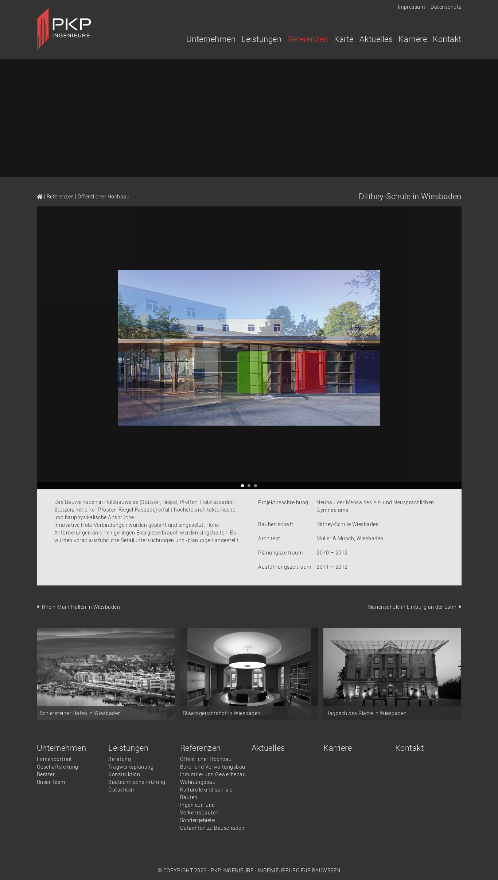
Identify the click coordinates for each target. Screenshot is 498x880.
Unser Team (51, 781)
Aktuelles (376, 38)
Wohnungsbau (198, 781)
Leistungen (128, 747)
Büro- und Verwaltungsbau (212, 766)
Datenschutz (446, 6)
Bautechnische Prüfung (137, 781)
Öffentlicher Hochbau (103, 196)
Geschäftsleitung (57, 766)
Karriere (412, 38)
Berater (46, 774)
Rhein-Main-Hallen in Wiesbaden (81, 606)
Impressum (411, 6)
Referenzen (60, 196)
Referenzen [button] (307, 38)
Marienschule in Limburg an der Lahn (412, 606)
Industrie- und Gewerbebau (213, 774)
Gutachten (121, 789)
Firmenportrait (54, 758)
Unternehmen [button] (211, 38)
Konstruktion (124, 774)
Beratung (119, 758)
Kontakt (447, 38)
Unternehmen (61, 747)
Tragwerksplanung (130, 766)
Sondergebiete (197, 820)
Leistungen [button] (261, 38)
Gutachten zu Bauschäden (212, 827)
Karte (344, 38)
